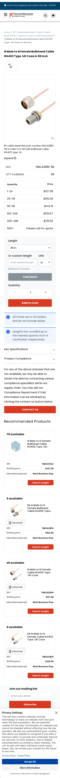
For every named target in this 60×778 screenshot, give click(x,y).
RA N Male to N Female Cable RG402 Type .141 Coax (40, 636)
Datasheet (17, 522)
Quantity (14, 285)
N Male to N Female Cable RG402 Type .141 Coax (39, 572)
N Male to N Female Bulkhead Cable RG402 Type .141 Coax (39, 444)
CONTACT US (30, 409)
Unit (41, 255)
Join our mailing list (23, 688)
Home (7, 32)
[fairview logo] (21, 15)
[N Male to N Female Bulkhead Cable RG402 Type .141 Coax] (15, 446)
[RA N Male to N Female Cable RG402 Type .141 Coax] (15, 639)
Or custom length (20, 255)
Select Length (40, 482)
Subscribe (30, 704)
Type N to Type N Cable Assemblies (35, 35)
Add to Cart (30, 303)
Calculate (30, 277)
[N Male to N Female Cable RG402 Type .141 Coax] (15, 575)
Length (12, 240)
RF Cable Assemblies (23, 32)
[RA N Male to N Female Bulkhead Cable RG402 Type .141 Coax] (15, 510)
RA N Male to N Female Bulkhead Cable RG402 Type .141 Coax (38, 508)
